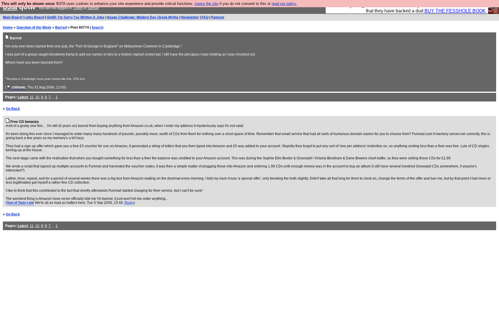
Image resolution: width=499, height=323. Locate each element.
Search (97, 27)
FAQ (205, 17)
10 (37, 97)
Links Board (34, 17)
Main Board (12, 17)
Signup (93, 8)
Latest (23, 97)
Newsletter (190, 17)
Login (78, 8)
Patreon (217, 17)
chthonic (19, 87)
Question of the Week (33, 27)
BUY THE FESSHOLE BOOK (455, 10)
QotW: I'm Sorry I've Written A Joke (76, 17)
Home (8, 27)
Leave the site (206, 3)
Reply (129, 203)
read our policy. (284, 3)
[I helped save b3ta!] (8, 87)
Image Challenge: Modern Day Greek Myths (142, 17)
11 (31, 97)
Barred (61, 27)
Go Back (13, 109)
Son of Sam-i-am (20, 203)
